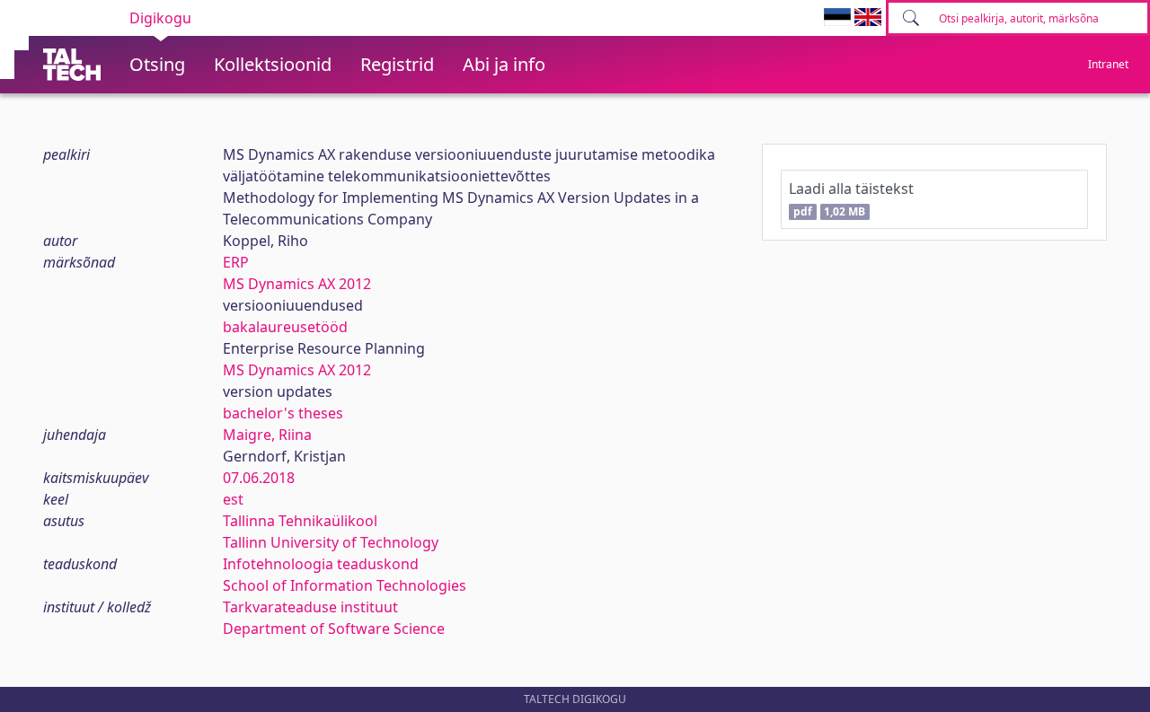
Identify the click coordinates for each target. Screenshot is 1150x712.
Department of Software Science (334, 628)
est (233, 499)
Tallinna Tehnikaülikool (300, 521)
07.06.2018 (259, 478)
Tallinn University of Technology (330, 542)
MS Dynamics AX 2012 (297, 284)
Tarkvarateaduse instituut (310, 607)
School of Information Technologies (344, 585)
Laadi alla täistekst (851, 199)
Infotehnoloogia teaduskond (321, 564)
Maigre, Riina (267, 434)
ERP (236, 262)
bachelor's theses (283, 413)
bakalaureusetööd (285, 327)
